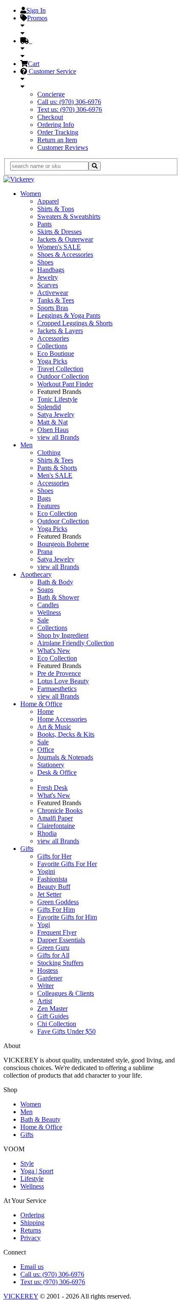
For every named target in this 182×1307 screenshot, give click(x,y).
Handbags (50, 269)
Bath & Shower (58, 597)
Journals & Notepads (65, 757)
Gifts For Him (56, 909)
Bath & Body (55, 582)
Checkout (50, 117)
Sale (43, 620)
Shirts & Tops (55, 208)
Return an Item (57, 139)
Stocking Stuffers (60, 962)
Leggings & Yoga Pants (68, 315)
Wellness (49, 612)
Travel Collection (60, 368)
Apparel (48, 201)
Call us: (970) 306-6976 (69, 101)
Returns (30, 1230)
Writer (45, 985)
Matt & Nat (52, 422)
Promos (37, 18)
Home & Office (41, 703)
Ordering (32, 1215)
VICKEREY (20, 1296)
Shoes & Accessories (65, 254)
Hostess (47, 970)
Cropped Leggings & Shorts (75, 323)
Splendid (49, 406)
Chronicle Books (60, 810)
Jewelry (47, 277)
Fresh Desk (52, 787)
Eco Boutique (55, 353)
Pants (44, 224)
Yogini (46, 871)
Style (27, 1163)
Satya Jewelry (55, 414)
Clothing (49, 452)
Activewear (52, 292)
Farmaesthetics (57, 688)
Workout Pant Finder (65, 384)
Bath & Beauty (40, 1119)
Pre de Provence (59, 673)
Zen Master (52, 1008)
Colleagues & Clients (65, 993)
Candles (48, 604)
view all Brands (58, 437)
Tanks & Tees (55, 300)
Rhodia (47, 833)
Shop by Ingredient (62, 635)
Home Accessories (62, 719)
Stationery (50, 764)
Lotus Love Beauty (63, 681)
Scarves (47, 285)
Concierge (51, 94)
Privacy (30, 1237)
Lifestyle (32, 1178)
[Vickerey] (18, 179)
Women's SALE (59, 246)
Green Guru (53, 947)
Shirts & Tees (55, 460)
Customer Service (51, 71)
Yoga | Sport (36, 1171)
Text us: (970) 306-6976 (69, 109)
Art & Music (54, 726)
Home (45, 711)
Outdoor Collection (63, 376)
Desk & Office (57, 772)
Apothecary (36, 574)
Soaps (45, 589)
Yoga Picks (52, 361)
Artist (44, 1000)
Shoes (45, 262)
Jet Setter (49, 894)
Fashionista (52, 879)
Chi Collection (56, 1023)
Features (48, 505)
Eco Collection (57, 513)
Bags (44, 498)
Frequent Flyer (57, 932)
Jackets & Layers (60, 330)
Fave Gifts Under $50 (66, 1031)
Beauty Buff (53, 886)
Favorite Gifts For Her (67, 863)
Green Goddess (58, 901)
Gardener (49, 978)
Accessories (53, 338)
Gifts (26, 848)
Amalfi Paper (55, 818)
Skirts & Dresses (59, 231)
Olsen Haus (53, 429)
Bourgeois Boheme (63, 544)
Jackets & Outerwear (65, 239)
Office (45, 749)
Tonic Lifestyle (57, 399)
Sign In (36, 10)
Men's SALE (54, 475)
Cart (33, 63)
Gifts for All (53, 955)
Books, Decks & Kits (65, 734)
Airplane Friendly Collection (75, 643)
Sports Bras (52, 307)
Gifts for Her (54, 856)
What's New (53, 650)
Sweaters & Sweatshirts (68, 216)
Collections (52, 345)
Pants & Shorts (57, 467)
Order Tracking (57, 132)
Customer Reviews (62, 147)
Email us (32, 1266)
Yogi (43, 924)
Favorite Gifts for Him (67, 917)
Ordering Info (55, 124)
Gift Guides (53, 1016)
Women (30, 193)
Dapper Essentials (61, 940)
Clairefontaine (56, 825)
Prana (44, 551)
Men (26, 445)
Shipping (32, 1222)
